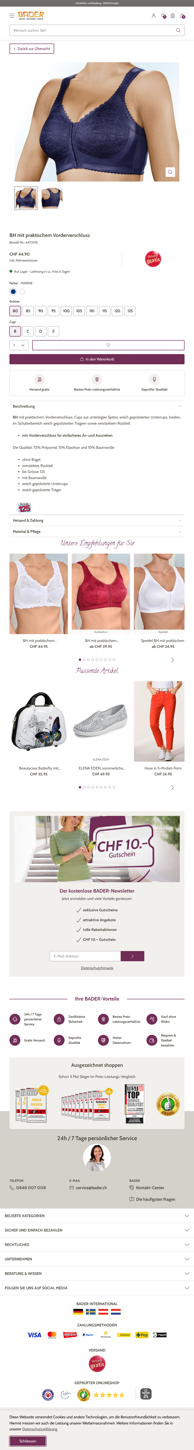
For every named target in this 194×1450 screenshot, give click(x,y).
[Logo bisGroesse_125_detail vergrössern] (24, 507)
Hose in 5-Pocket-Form (163, 768)
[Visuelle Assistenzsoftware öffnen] (143, 1394)
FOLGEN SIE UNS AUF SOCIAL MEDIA (36, 1288)
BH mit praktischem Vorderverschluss (38, 641)
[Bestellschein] (172, 15)
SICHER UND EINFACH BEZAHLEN (33, 1230)
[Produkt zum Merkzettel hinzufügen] (108, 345)
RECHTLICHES (17, 1244)
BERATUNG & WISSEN (23, 1273)
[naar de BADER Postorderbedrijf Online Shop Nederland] (116, 1312)
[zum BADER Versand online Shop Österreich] (103, 1312)
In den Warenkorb (100, 359)
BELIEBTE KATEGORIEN (24, 1216)
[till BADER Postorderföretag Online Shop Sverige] (91, 1312)
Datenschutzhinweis (97, 968)
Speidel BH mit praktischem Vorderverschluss (163, 641)
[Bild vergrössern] (170, 172)
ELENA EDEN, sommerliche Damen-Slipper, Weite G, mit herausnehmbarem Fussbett (101, 768)
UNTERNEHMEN (18, 1259)
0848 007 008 (31, 1187)
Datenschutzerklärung (39, 1429)
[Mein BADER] (153, 15)
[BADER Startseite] (31, 16)
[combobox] (97, 30)
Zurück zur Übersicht (34, 48)
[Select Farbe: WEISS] (22, 291)
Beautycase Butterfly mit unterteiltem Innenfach (38, 768)
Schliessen (27, 1441)
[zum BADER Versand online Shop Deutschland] (78, 1312)
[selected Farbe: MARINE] (13, 291)
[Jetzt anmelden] (132, 956)
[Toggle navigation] (11, 15)
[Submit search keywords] (178, 30)
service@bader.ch (91, 1187)
